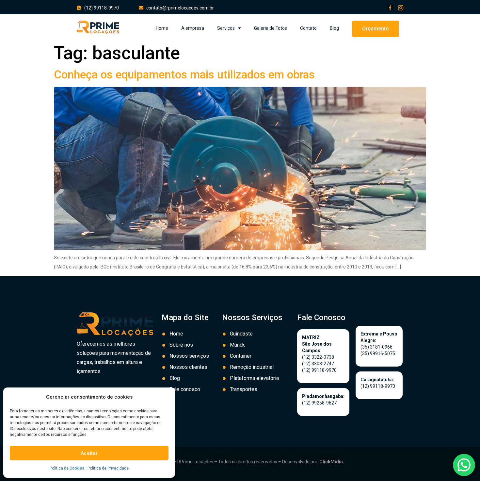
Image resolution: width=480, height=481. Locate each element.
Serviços (226, 28)
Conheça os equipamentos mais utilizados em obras (184, 74)
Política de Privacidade (108, 468)
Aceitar (89, 453)
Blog (334, 28)
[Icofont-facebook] (390, 7)
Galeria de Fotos (270, 28)
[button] (375, 29)
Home (162, 28)
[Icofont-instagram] (400, 7)
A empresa (192, 28)
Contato (308, 28)
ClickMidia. (331, 461)
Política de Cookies (67, 468)
